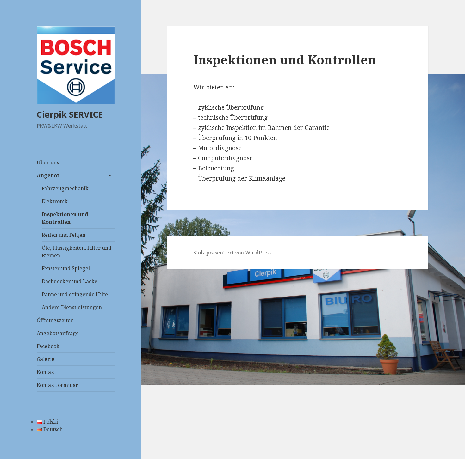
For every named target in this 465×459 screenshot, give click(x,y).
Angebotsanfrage (58, 333)
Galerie (45, 359)
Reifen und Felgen (63, 234)
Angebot (48, 175)
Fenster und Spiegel (66, 268)
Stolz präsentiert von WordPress (232, 252)
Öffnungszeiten (55, 320)
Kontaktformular (57, 385)
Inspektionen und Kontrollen (65, 218)
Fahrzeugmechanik (65, 188)
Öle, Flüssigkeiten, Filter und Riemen (76, 251)
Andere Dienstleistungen (72, 307)
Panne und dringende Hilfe (75, 294)
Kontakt (46, 372)
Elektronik (55, 201)
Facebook (48, 346)
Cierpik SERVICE (70, 114)
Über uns (48, 162)
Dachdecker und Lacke (69, 281)
